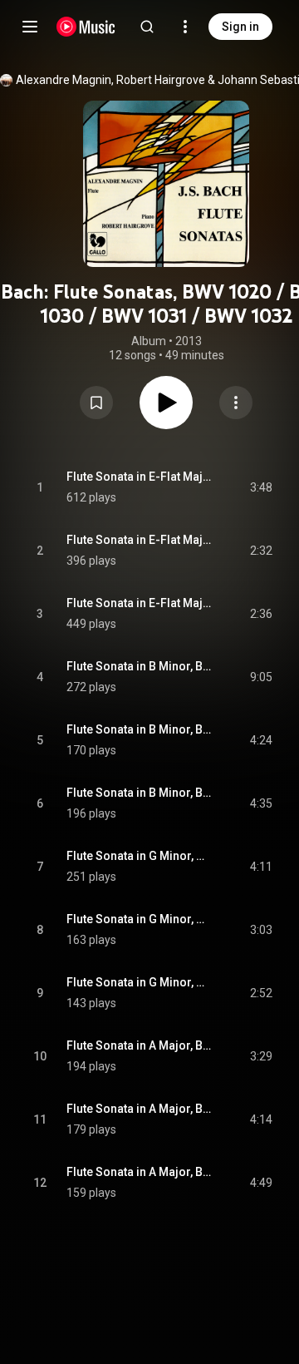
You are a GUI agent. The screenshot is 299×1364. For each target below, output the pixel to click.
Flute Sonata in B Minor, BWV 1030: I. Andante (139, 666)
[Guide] (30, 27)
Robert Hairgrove (160, 79)
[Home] (85, 27)
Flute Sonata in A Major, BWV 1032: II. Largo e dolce (139, 1108)
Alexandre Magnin (63, 79)
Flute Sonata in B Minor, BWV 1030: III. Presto (139, 792)
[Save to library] (96, 403)
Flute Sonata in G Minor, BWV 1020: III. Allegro (139, 982)
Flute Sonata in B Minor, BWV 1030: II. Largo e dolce (139, 729)
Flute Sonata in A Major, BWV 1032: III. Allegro (139, 1172)
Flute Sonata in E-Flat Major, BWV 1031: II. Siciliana (139, 539)
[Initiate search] (147, 26)
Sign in (240, 26)
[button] (96, 402)
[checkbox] (261, 487)
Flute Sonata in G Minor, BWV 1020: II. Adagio (139, 919)
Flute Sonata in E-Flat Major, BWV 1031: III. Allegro (139, 603)
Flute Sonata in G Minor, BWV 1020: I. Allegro (139, 855)
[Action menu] (235, 402)
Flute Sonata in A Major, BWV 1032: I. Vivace (139, 1045)
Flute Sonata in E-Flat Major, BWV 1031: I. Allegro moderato (139, 476)
